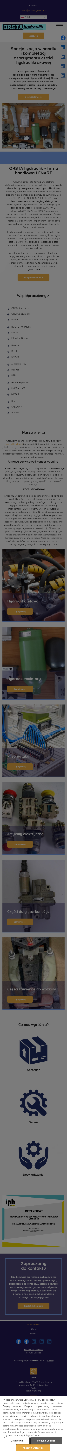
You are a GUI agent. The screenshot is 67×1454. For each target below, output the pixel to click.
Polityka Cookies (46, 1441)
